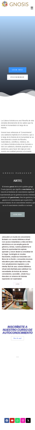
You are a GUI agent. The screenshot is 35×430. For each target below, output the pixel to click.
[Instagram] (22, 420)
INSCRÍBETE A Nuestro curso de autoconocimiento (17, 329)
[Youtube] (12, 420)
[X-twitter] (28, 420)
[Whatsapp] (17, 420)
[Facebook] (6, 420)
